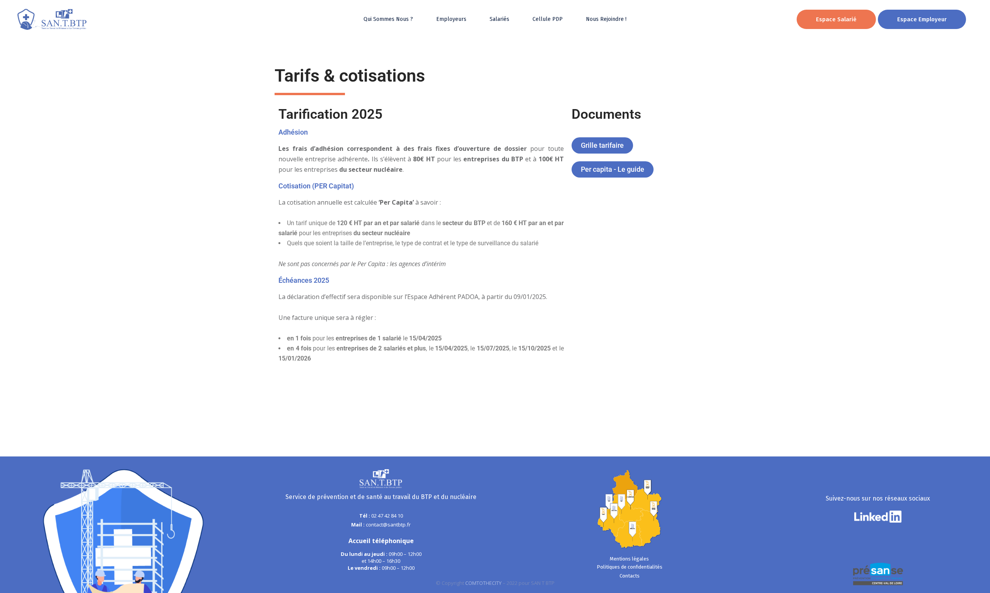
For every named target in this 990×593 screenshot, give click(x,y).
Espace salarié (836, 19)
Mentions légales (629, 559)
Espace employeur (922, 19)
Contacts (630, 576)
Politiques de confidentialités (629, 567)
